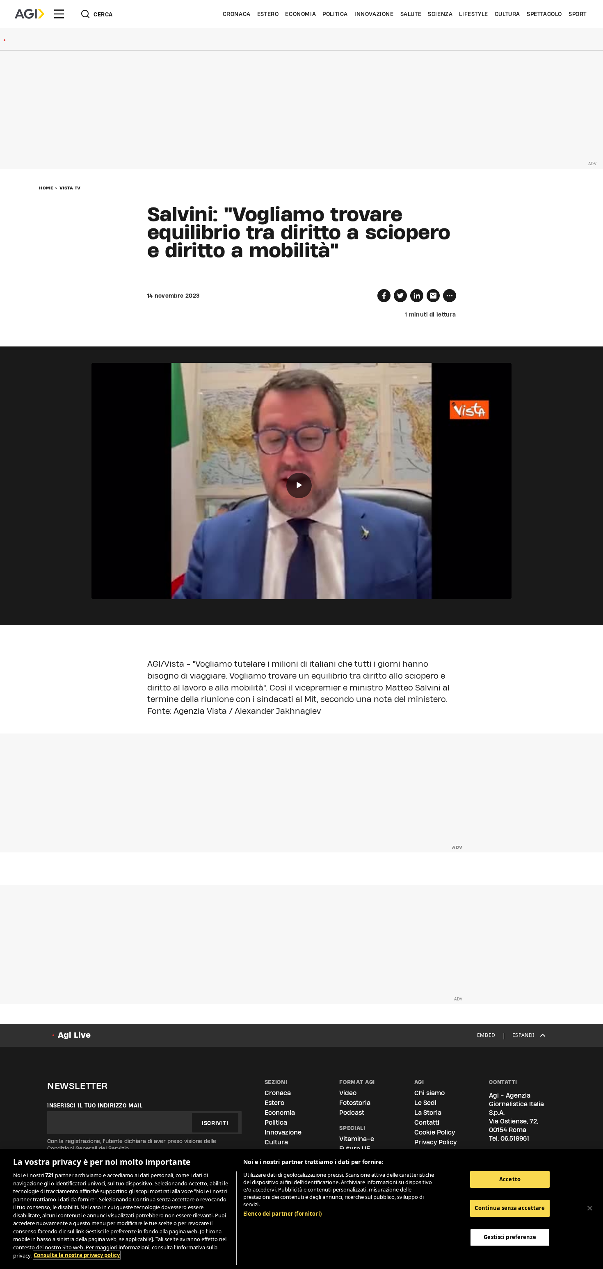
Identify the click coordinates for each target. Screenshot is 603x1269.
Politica (335, 13)
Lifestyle (473, 13)
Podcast (351, 1112)
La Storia (427, 1112)
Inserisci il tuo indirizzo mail (95, 1105)
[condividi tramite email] (433, 295)
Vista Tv (70, 188)
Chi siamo (429, 1093)
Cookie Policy (434, 1132)
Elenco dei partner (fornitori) (282, 1213)
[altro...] (449, 295)
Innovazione (374, 13)
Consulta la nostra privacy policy (77, 1255)
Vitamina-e (356, 1139)
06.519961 (514, 1138)
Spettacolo (544, 13)
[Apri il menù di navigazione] (59, 14)
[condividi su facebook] (384, 295)
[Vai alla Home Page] (29, 14)
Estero (268, 13)
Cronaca (237, 13)
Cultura (507, 13)
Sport (578, 13)
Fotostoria (354, 1103)
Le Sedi (425, 1103)
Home (46, 188)
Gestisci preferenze (510, 1237)
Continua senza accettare (510, 1208)
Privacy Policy (435, 1142)
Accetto (510, 1179)
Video (347, 1093)
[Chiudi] (590, 1208)
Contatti (426, 1122)
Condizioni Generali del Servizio (88, 1148)
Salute (411, 13)
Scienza (440, 13)
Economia (300, 13)
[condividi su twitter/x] (400, 295)
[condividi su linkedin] (416, 295)
